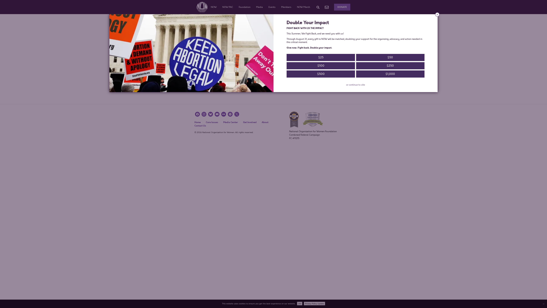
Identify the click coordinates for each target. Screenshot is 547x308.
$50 (390, 57)
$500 (321, 74)
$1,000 (390, 74)
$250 (390, 66)
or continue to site (355, 84)
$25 (320, 57)
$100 (320, 66)
